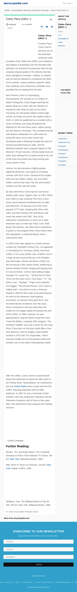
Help (17, 582)
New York (14, 459)
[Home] (16, 3)
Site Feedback (27, 582)
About (63, 38)
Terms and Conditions (63, 582)
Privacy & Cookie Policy (44, 582)
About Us (9, 582)
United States (20, 386)
